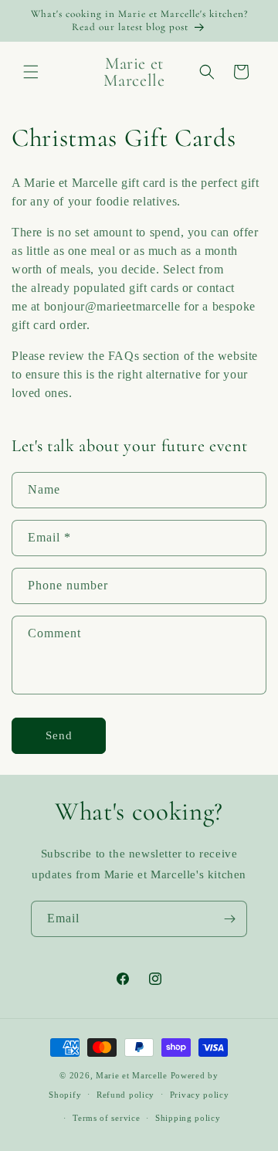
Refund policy (125, 1094)
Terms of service (106, 1117)
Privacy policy (199, 1094)
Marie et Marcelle (132, 1075)
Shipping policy (188, 1117)
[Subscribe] (229, 919)
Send (59, 735)
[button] (31, 72)
